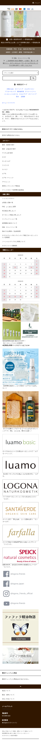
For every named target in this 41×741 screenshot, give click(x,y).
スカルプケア (23, 94)
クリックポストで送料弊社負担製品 (13, 190)
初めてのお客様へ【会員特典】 (11, 231)
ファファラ (11, 103)
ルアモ (4, 173)
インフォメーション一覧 (9, 219)
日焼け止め (10, 89)
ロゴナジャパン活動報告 (9, 245)
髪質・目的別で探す (8, 145)
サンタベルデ (6, 161)
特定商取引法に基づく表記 (9, 733)
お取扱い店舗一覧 (7, 202)
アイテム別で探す (7, 153)
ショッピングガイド (8, 198)
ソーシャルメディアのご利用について (13, 241)
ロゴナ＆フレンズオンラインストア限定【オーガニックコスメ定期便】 (20, 236)
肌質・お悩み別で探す (9, 149)
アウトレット (6, 182)
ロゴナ (4, 157)
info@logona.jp (6, 709)
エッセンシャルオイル (11, 94)
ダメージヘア (19, 89)
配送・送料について (18, 731)
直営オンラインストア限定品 (11, 186)
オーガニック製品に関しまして (11, 215)
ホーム (4, 103)
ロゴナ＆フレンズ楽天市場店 (9, 735)
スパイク (5, 169)
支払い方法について (7, 731)
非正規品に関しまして (9, 211)
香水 (17, 96)
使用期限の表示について (9, 223)
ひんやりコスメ (29, 89)
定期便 (23, 96)
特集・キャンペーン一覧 (22, 58)
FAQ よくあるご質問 (9, 206)
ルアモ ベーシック (7, 177)
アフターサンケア (10, 91)
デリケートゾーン (30, 91)
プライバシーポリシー (22, 733)
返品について (28, 731)
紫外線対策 (20, 91)
